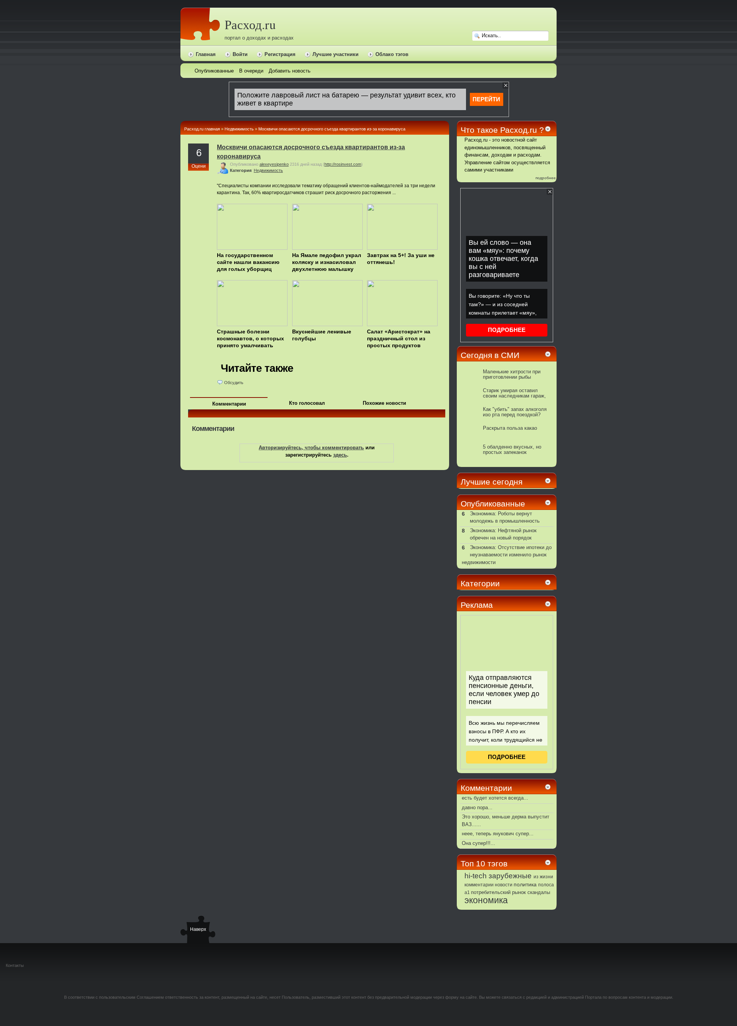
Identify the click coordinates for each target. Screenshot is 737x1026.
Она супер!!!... (478, 843)
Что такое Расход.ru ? (502, 129)
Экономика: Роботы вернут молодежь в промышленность (505, 517)
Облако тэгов (391, 54)
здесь (340, 455)
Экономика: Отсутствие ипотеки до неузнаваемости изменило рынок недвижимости (507, 554)
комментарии (479, 884)
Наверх (197, 929)
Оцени (199, 166)
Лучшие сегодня (491, 481)
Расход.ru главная (202, 129)
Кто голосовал (307, 403)
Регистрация (280, 54)
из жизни (543, 876)
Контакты (15, 965)
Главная (206, 54)
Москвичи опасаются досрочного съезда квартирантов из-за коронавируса (331, 129)
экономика (486, 900)
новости (503, 884)
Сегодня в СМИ (490, 355)
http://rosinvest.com (342, 164)
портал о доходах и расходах (259, 38)
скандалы (538, 892)
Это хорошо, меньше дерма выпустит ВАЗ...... (505, 820)
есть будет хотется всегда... (495, 798)
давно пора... (477, 807)
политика (525, 884)
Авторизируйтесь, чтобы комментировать (311, 447)
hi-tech (475, 876)
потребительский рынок (498, 892)
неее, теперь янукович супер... (498, 833)
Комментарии (229, 404)
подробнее (545, 178)
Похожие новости (384, 403)
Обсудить (233, 382)
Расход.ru (250, 24)
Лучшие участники (335, 54)
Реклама (477, 604)
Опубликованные (493, 503)
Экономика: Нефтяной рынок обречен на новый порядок (503, 534)
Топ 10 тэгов (484, 863)
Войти (240, 54)
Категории (480, 583)
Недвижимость (239, 129)
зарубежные (510, 875)
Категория (240, 170)
